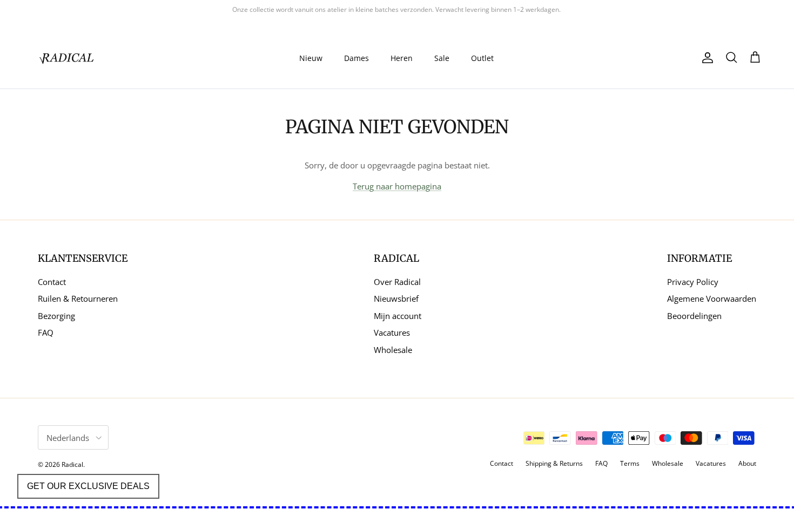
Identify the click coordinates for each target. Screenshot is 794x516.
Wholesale (393, 349)
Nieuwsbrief (396, 298)
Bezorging (56, 315)
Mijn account (397, 315)
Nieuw (310, 58)
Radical (72, 464)
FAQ (45, 332)
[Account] (705, 57)
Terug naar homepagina (397, 186)
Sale (441, 58)
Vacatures (392, 332)
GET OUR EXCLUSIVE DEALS (88, 486)
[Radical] (67, 57)
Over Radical (397, 281)
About (747, 463)
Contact (52, 281)
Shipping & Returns (554, 463)
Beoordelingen (694, 315)
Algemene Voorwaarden (711, 298)
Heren (402, 58)
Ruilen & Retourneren (78, 298)
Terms (630, 463)
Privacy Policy (692, 281)
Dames (356, 58)
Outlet (482, 58)
